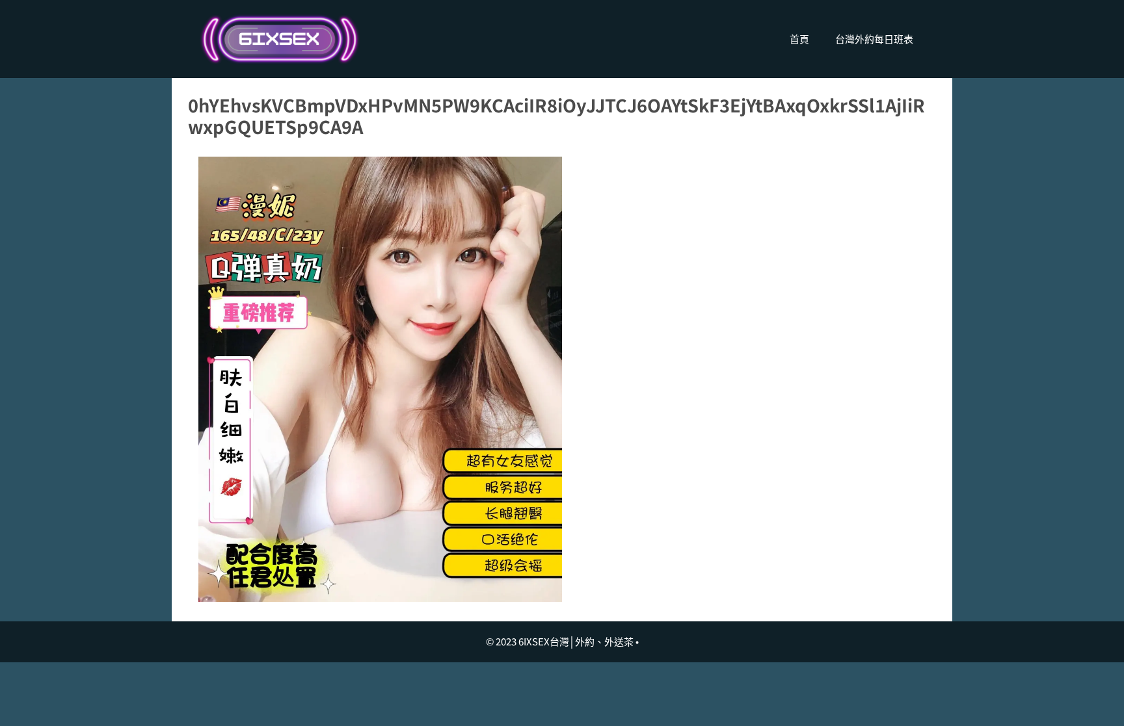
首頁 (799, 38)
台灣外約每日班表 (874, 38)
